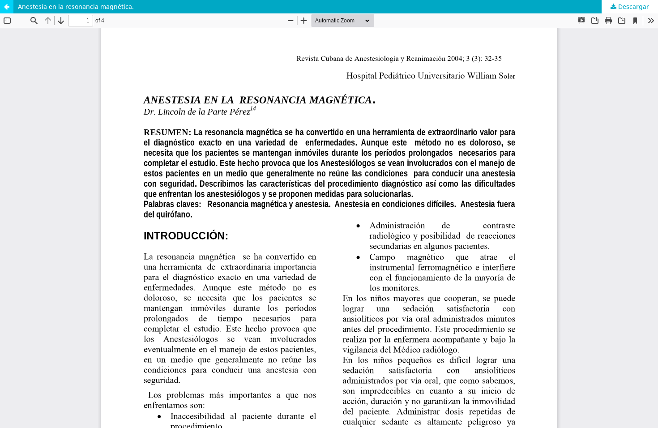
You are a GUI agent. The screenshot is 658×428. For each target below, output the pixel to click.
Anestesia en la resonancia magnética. (76, 6)
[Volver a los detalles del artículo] (6, 6)
